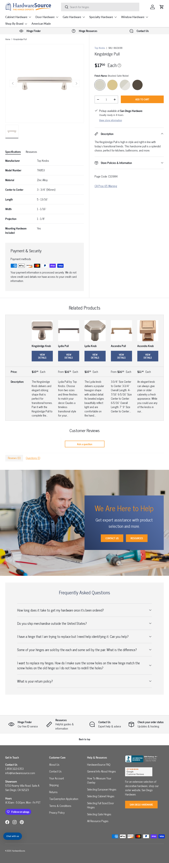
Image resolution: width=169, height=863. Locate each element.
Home (7, 39)
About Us (54, 764)
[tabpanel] (44, 197)
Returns (53, 792)
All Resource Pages (97, 821)
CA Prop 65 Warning (106, 186)
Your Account (56, 778)
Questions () (33, 458)
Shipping (54, 785)
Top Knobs (100, 48)
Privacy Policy (57, 812)
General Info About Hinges (101, 771)
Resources (137, 538)
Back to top (84, 739)
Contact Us (112, 538)
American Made (41, 23)
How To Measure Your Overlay (99, 780)
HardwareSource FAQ (98, 764)
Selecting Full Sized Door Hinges (100, 805)
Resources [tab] (31, 151)
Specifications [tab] (13, 151)
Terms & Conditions (60, 805)
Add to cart (142, 99)
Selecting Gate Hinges (99, 814)
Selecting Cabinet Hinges (100, 796)
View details (42, 356)
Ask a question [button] (84, 444)
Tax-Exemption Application (63, 798)
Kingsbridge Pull (20, 39)
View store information (110, 120)
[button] (161, 7)
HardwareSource (18, 850)
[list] (44, 83)
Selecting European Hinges (101, 789)
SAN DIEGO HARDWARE (141, 804)
